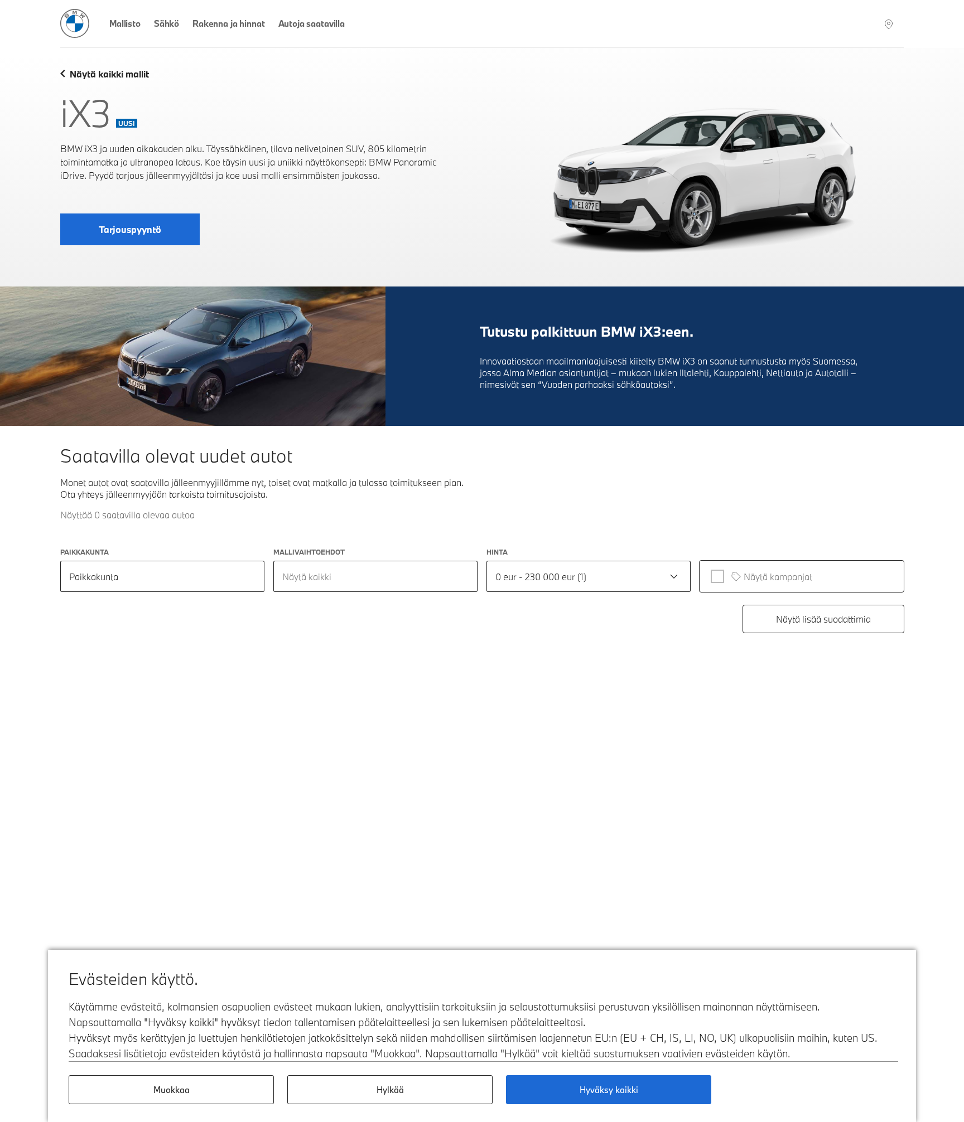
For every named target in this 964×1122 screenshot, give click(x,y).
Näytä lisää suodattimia (823, 619)
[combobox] (375, 576)
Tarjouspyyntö (130, 229)
